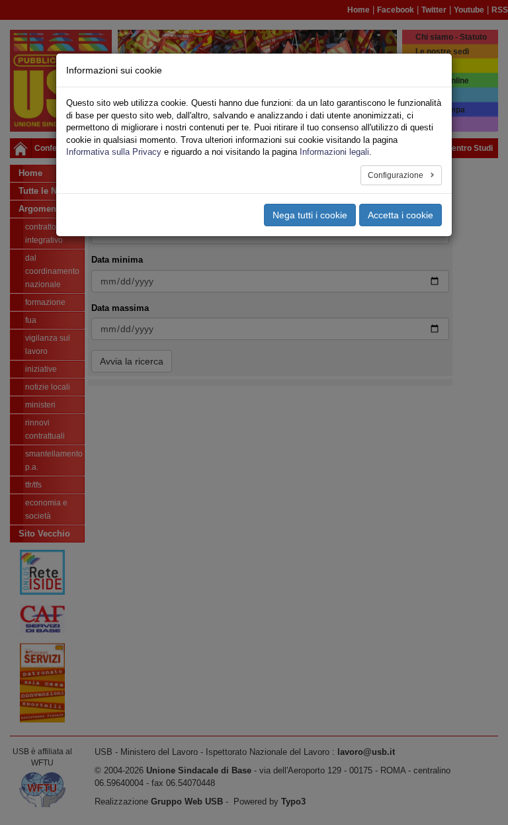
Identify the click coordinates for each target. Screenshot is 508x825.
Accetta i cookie (400, 215)
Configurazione (396, 175)
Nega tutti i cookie (310, 215)
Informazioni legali (334, 152)
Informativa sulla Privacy (113, 152)
